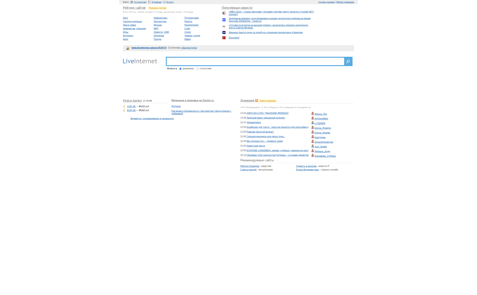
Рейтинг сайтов (134, 8)
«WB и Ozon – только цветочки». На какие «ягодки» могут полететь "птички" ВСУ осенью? (271, 13)
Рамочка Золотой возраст (260, 132)
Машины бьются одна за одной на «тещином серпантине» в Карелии (266, 32)
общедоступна (189, 47)
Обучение (159, 35)
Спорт (187, 32)
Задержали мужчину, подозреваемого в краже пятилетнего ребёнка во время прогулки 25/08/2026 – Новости (270, 19)
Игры (125, 32)
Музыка (158, 25)
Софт (187, 28)
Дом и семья (129, 25)
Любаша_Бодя (322, 151)
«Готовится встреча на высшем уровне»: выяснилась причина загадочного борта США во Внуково (268, 26)
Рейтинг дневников (345, 2)
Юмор (187, 39)
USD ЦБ (131, 106)
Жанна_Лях (321, 114)
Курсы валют (132, 100)
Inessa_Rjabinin (323, 128)
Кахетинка (320, 137)
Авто (125, 18)
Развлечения (191, 25)
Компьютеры (160, 18)
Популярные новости (237, 8)
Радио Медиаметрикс (307, 169)
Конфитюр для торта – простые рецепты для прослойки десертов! (282, 127)
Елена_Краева (322, 132)
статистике (205, 68)
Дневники (247, 100)
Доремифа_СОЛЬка (325, 156)
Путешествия (191, 18)
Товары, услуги (192, 35)
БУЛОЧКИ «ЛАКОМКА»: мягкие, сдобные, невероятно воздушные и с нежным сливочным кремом (298, 150)
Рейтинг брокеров (249, 166)
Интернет (128, 35)
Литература (160, 21)
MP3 (156, 28)
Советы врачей (248, 169)
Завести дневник (268, 101)
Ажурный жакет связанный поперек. (266, 118)
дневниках (188, 68)
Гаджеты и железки (306, 166)
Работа (188, 21)
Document (234, 37)
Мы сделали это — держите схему (265, 141)
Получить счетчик (157, 8)
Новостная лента (256, 146)
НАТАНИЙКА (321, 118)
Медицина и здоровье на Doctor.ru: (192, 100)
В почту (170, 2)
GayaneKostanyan (324, 142)
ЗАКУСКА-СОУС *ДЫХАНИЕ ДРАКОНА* (268, 113)
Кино (125, 39)
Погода (157, 39)
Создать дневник (326, 2)
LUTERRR (320, 123)
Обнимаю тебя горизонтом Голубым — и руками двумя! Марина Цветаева (286, 155)
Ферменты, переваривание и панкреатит (152, 118)
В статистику (140, 2)
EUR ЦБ (131, 110)
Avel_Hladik (321, 146)
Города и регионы (132, 21)
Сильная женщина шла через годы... (266, 136)
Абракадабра (254, 122)
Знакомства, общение (134, 28)
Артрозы (176, 106)
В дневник (156, 2)
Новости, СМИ (161, 32)
